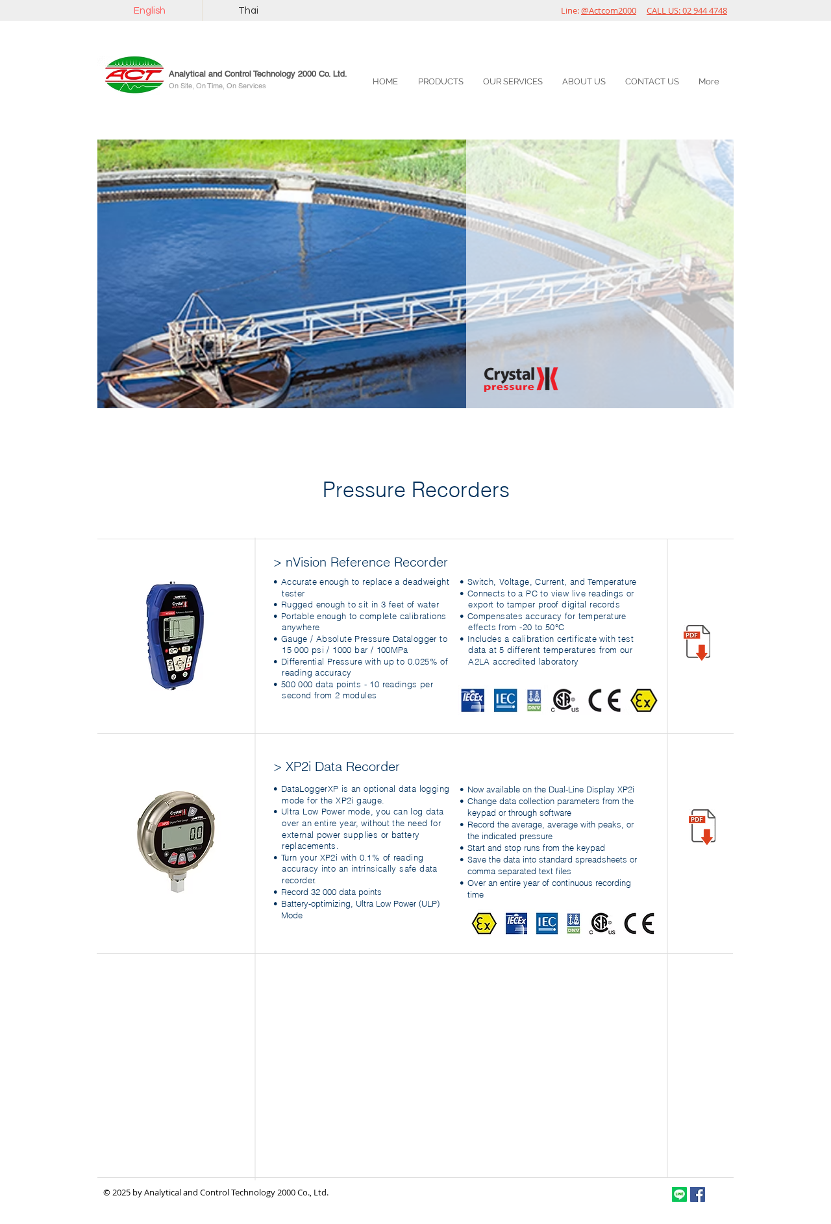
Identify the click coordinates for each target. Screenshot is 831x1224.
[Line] (679, 1194)
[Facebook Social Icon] (697, 1194)
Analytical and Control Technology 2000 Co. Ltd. (258, 74)
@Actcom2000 (608, 10)
